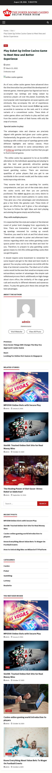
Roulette (8, 585)
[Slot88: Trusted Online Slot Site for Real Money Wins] (26, 427)
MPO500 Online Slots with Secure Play (22, 405)
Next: (23, 354)
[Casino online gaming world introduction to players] (26, 699)
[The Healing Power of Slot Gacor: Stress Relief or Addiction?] (26, 470)
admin (8, 65)
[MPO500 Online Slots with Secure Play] (26, 387)
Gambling (8, 575)
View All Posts (35, 331)
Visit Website (16, 331)
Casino (7, 566)
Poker (6, 571)
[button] (3, 22)
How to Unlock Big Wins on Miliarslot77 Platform (25, 549)
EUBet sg (10, 150)
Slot (5, 45)
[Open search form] (48, 22)
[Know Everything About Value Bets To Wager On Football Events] (26, 742)
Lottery (7, 580)
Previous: (23, 344)
